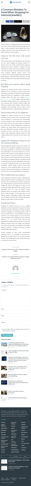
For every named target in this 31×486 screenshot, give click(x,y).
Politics (23, 430)
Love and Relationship (14, 444)
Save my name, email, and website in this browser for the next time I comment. (16, 330)
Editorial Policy (22, 478)
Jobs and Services (13, 436)
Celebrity (3, 434)
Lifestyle (13, 442)
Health (13, 428)
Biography (3, 430)
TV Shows (23, 447)
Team (7, 478)
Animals (3, 422)
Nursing (23, 422)
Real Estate (24, 432)
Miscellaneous (15, 450)
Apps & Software (3, 425)
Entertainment (4, 444)
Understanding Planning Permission (17, 397)
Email (3, 316)
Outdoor (23, 424)
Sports (23, 439)
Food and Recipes (13, 423)
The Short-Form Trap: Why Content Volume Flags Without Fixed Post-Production (17, 368)
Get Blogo (11, 482)
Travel (22, 445)
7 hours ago (12, 347)
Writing (23, 450)
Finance (3, 450)
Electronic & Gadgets (4, 441)
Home (2, 6)
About (2, 478)
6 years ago (11, 394)
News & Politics (15, 452)
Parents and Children (24, 427)
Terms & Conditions (5, 479)
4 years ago (11, 399)
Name (3, 309)
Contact (13, 479)
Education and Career (5, 437)
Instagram (13, 434)
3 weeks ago (12, 363)
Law (12, 439)
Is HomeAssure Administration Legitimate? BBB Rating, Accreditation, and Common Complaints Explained (18, 344)
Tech (22, 441)
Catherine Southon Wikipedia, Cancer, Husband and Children (18, 467)
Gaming (13, 426)
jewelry (8, 219)
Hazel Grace (5, 18)
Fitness (3, 452)
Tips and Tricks (8, 6)
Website (3, 322)
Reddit (23, 434)
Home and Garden (14, 431)
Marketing (13, 447)
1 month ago (12, 385)
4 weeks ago (12, 371)
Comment (4, 290)
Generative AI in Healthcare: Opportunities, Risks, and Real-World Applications (18, 382)
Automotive (4, 428)
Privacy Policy (14, 478)
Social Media (24, 437)
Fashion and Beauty (4, 447)
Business (3, 432)
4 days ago (11, 354)
